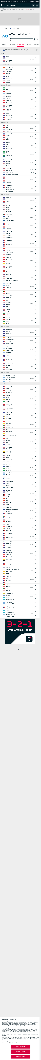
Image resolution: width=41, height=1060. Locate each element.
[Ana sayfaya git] (10, 5)
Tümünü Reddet (20, 1051)
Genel (4, 44)
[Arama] (33, 5)
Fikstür (29, 44)
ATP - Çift (16, 28)
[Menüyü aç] (37, 5)
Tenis (5, 28)
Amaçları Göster (20, 1056)
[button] (37, 39)
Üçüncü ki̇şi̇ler (32, 1031)
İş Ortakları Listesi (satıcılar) (10, 1043)
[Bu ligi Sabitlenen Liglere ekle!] (29, 34)
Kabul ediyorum (20, 1046)
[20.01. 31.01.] (23, 39)
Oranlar (12, 44)
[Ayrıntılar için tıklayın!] (20, 59)
